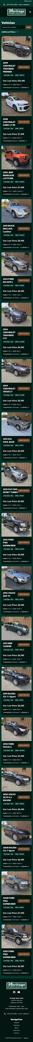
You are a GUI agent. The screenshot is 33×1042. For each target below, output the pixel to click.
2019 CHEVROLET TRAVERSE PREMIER (9, 67)
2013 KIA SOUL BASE (8, 440)
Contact (16, 1033)
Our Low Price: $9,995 (13, 241)
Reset (28, 27)
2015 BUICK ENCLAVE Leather (9, 228)
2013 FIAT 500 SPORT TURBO (10, 491)
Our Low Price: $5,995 (13, 401)
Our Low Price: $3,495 (13, 756)
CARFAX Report (24, 67)
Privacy (26, 1038)
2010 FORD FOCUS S (8, 745)
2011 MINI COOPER (7, 645)
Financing (16, 1025)
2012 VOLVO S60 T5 (9, 594)
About (17, 1028)
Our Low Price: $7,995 (13, 134)
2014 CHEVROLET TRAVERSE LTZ (9, 334)
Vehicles (16, 1023)
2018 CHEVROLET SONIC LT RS (9, 122)
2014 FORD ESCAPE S (8, 280)
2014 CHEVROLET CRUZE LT (9, 388)
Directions (16, 1030)
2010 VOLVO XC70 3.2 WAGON (9, 797)
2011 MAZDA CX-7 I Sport (9, 695)
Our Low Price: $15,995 (14, 81)
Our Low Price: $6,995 (13, 291)
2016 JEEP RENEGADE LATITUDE (8, 175)
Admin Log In (28, 1)
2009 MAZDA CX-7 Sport (10, 849)
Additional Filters (8, 32)
